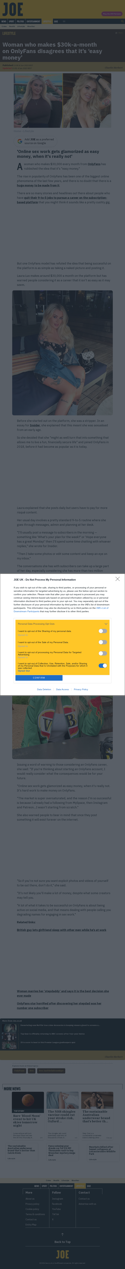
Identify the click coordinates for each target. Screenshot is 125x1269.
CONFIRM (39, 678)
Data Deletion (44, 689)
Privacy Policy (81, 689)
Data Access (62, 689)
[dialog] (62, 635)
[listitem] (62, 624)
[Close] (119, 580)
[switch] (103, 631)
